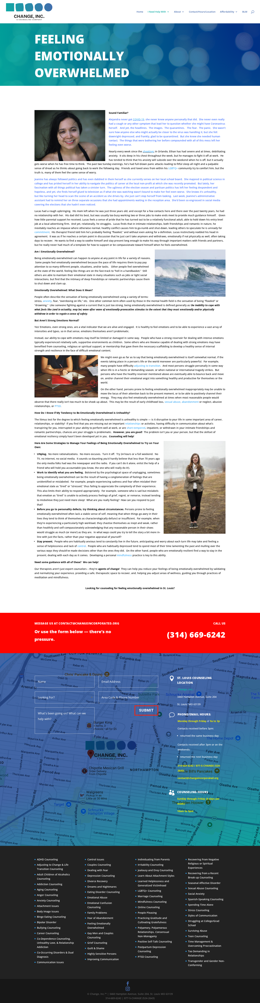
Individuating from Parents (154, 859)
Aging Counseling (47, 889)
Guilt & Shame (95, 948)
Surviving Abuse (197, 930)
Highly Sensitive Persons (101, 953)
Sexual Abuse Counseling (203, 888)
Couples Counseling (99, 864)
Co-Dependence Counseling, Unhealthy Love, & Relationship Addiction (55, 943)
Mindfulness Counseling (152, 901)
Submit (146, 710)
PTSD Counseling (148, 956)
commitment (42, 232)
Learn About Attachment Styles (156, 875)
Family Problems (97, 912)
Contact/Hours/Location (202, 11)
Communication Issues (50, 962)
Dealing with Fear (97, 870)
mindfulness (124, 555)
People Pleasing (147, 912)
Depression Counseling (101, 875)
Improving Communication (103, 959)
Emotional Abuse (97, 897)
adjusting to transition (147, 365)
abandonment (190, 401)
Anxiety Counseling (48, 900)
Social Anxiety (196, 893)
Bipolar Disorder (46, 922)
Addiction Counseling (49, 884)
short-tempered (136, 427)
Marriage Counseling (150, 896)
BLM (244, 11)
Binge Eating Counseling (51, 916)
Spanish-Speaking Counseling (205, 899)
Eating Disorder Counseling (103, 892)
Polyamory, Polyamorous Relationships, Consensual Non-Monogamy (153, 932)
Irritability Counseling (150, 864)
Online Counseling (149, 907)
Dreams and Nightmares (102, 886)
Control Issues (95, 859)
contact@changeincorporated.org (89, 623)
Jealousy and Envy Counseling (155, 870)
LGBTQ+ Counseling (149, 890)
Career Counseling (48, 933)
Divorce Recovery (97, 881)
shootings (148, 151)
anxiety (47, 301)
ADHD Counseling (47, 859)
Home (140, 11)
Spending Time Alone (200, 904)
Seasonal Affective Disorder (204, 883)
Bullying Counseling (48, 927)
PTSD (58, 406)
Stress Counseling (198, 910)
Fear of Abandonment (100, 918)
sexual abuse (172, 401)
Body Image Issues (48, 911)
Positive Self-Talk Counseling (155, 941)
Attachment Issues (48, 906)
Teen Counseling (198, 936)
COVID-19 (138, 119)
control (81, 546)
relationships (133, 423)
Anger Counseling (47, 895)
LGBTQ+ (173, 168)
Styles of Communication (202, 915)
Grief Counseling (97, 942)
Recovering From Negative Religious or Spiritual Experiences (203, 864)
